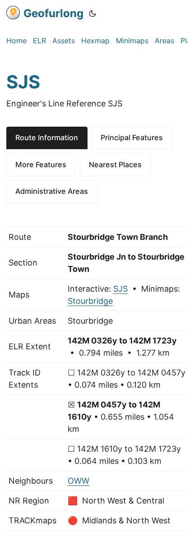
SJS (120, 288)
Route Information (46, 137)
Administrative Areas (51, 191)
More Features (40, 164)
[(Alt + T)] (92, 13)
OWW (78, 480)
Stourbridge (90, 301)
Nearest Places (115, 164)
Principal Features (132, 137)
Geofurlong (53, 13)
